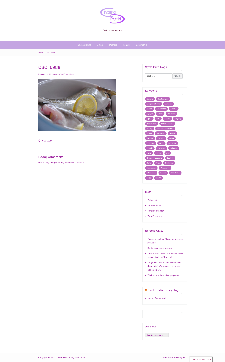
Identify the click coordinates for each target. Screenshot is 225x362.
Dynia (149, 119)
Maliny (149, 128)
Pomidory (172, 143)
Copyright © (142, 45)
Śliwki (158, 178)
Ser (167, 153)
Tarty (149, 163)
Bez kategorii (163, 99)
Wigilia (163, 173)
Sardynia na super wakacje (160, 248)
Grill (158, 119)
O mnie (100, 45)
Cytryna (150, 114)
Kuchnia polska (167, 124)
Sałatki (158, 153)
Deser (160, 114)
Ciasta (149, 109)
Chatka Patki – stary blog (163, 290)
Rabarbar (173, 148)
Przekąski (161, 148)
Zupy (149, 178)
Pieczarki (150, 143)
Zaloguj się (153, 200)
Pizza (161, 143)
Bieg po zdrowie (153, 104)
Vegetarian (151, 168)
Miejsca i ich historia (165, 128)
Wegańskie (165, 168)
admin (71, 74)
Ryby (149, 153)
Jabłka (167, 119)
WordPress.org (155, 216)
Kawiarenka (151, 124)
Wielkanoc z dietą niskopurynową (163, 275)
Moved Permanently (157, 298)
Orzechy (161, 138)
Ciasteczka (161, 109)
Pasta (171, 138)
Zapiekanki (175, 173)
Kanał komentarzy (156, 211)
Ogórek (150, 138)
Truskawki (169, 163)
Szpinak (170, 158)
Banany (150, 99)
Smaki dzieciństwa (154, 158)
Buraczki (168, 104)
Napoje (172, 133)
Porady (150, 148)
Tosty (158, 163)
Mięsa (149, 133)
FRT (185, 357)
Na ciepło (161, 133)
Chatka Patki (61, 357)
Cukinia (174, 109)
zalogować (54, 162)
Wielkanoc (151, 173)
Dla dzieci (171, 114)
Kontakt (126, 45)
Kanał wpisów (154, 205)
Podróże (113, 45)
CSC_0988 (47, 141)
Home (41, 52)
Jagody (178, 119)
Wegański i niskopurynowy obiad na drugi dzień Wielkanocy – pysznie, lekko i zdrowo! (165, 266)
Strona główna (84, 45)
